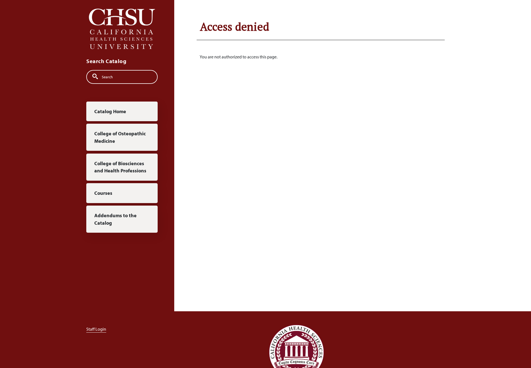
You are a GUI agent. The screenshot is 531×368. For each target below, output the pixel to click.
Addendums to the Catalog (115, 219)
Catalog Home (110, 111)
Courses (103, 193)
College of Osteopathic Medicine (120, 137)
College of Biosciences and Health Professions (120, 167)
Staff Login (96, 329)
